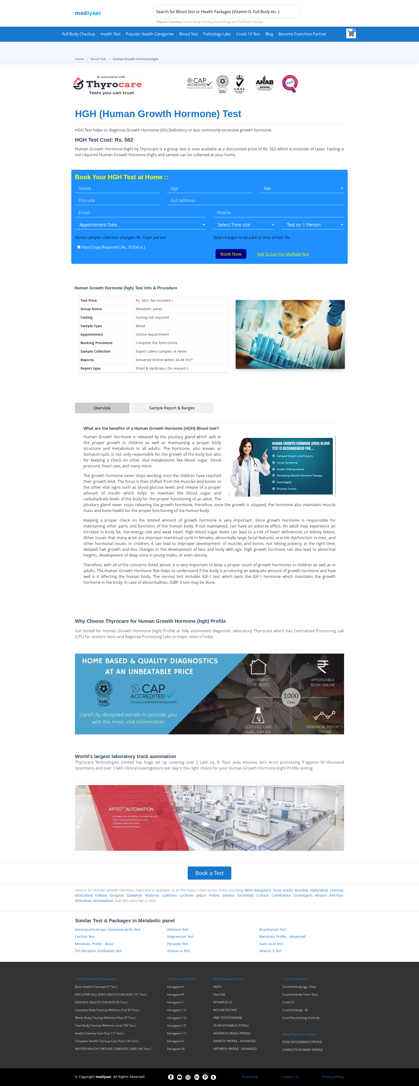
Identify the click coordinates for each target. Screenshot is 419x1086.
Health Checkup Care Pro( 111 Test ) (99, 1033)
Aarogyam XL (176, 1048)
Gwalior (228, 895)
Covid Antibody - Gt (295, 1010)
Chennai (336, 890)
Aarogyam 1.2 (176, 1010)
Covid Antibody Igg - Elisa (299, 986)
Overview (102, 408)
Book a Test (209, 873)
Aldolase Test (177, 929)
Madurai (152, 895)
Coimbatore (281, 895)
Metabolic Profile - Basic (94, 943)
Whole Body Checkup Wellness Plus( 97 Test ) (105, 1017)
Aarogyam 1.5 (176, 1025)
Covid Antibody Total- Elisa (300, 994)
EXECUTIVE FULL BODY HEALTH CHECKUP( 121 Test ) (111, 994)
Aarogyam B (175, 994)
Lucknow (186, 895)
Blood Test (188, 34)
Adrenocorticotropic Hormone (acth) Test (107, 929)
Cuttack (263, 895)
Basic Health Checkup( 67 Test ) (96, 986)
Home (79, 59)
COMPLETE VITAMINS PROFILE (302, 1049)
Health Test (110, 34)
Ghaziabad (83, 895)
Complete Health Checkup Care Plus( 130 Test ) (107, 1041)
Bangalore (263, 890)
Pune (277, 890)
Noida (288, 890)
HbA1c (217, 986)
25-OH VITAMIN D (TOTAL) (231, 1025)
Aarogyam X (175, 1041)
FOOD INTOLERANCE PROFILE (302, 1042)
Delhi (248, 890)
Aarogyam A (175, 986)
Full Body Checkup (78, 34)
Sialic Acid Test (271, 943)
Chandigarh (302, 895)
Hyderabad (319, 890)
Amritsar (336, 895)
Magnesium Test (180, 936)
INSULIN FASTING (225, 1010)
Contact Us (290, 1076)
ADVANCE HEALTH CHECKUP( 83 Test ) (101, 1002)
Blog (269, 34)
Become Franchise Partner (302, 34)
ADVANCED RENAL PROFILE (231, 1033)
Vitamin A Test (178, 950)
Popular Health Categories (150, 34)
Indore (214, 895)
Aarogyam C (175, 1002)
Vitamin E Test (270, 950)
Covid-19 (288, 1002)
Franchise (250, 1076)
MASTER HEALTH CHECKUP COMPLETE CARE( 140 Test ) (113, 1048)
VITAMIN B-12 (222, 1002)
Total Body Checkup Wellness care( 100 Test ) (105, 1025)
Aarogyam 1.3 (176, 1017)
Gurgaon (117, 895)
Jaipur (201, 895)
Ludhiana (169, 895)
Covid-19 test (248, 34)
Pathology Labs (217, 34)
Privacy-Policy (333, 1076)
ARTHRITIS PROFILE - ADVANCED (235, 1048)
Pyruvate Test (177, 943)
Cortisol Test (85, 936)
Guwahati (134, 895)
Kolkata (101, 895)
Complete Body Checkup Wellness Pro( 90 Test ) (107, 1010)
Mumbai (301, 890)
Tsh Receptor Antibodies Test (98, 950)
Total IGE (219, 994)
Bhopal (321, 895)
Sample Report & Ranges (172, 408)
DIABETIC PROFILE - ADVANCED (234, 1041)
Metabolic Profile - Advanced (282, 936)
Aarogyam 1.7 (176, 1033)
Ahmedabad (103, 900)
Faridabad (245, 895)
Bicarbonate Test (272, 929)
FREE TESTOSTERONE (227, 1017)
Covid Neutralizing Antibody (301, 1017)
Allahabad (83, 900)
